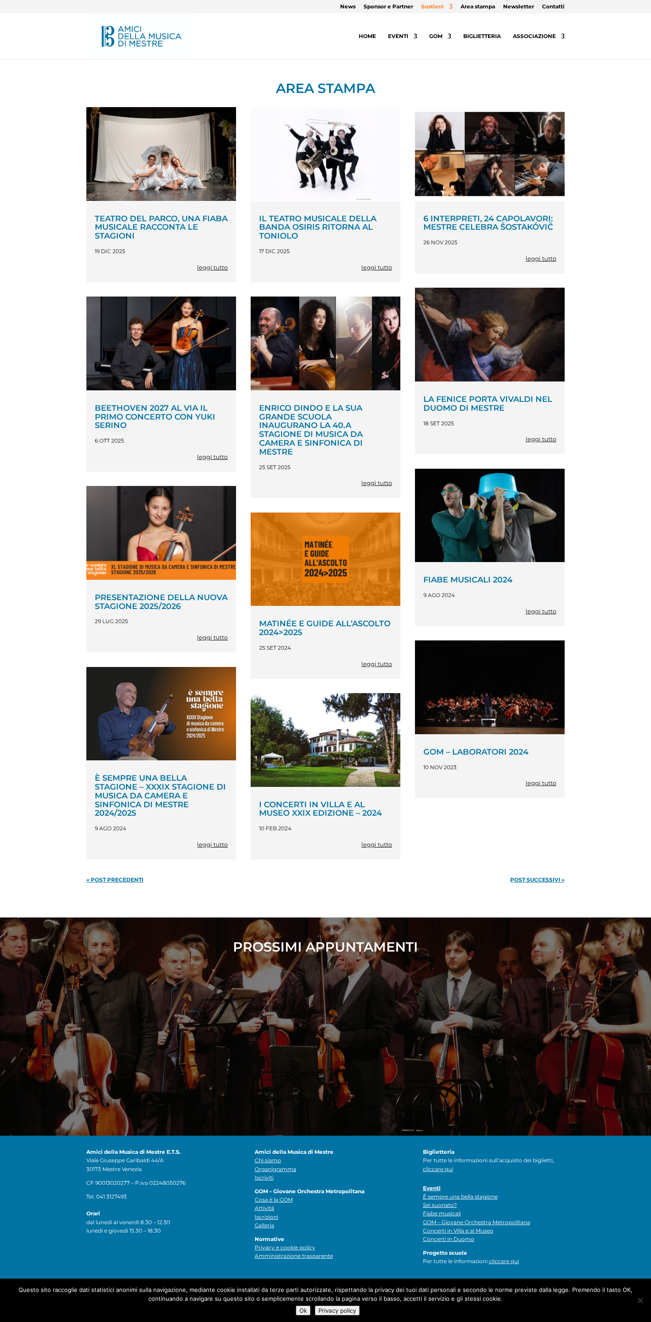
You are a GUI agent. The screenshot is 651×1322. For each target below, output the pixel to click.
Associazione (534, 36)
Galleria (264, 1225)
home (367, 36)
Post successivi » (537, 879)
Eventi (398, 36)
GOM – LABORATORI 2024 (475, 752)
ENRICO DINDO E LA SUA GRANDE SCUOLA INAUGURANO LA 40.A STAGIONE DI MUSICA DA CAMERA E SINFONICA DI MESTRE (311, 430)
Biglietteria (482, 36)
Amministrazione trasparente (294, 1256)
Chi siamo (268, 1160)
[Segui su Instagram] (111, 1255)
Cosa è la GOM (274, 1199)
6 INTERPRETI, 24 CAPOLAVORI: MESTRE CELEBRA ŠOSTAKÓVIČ (488, 223)
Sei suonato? (440, 1205)
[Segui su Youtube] (147, 1255)
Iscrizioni (266, 1217)
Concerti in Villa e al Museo (458, 1230)
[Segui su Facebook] (93, 1255)
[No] (640, 1300)
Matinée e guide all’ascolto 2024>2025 (325, 628)
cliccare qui (438, 1169)
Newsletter (518, 7)
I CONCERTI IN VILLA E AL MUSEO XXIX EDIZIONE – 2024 (320, 809)
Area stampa (478, 7)
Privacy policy (337, 1310)
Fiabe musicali (442, 1213)
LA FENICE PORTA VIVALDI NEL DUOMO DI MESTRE (487, 403)
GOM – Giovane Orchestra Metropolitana (476, 1222)
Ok (303, 1310)
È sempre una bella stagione (460, 1196)
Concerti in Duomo (448, 1239)
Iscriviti (264, 1177)
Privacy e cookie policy (285, 1247)
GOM (435, 36)
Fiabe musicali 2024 (467, 580)
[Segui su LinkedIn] (129, 1255)
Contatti (553, 7)
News (348, 7)
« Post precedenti (114, 879)
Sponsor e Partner (388, 7)
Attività (264, 1208)
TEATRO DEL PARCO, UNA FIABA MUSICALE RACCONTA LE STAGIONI (161, 227)
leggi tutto (212, 267)
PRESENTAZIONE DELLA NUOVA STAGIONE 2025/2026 (161, 602)
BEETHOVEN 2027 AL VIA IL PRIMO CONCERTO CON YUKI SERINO (155, 417)
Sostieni (432, 7)
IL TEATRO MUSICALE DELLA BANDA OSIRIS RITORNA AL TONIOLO (317, 227)
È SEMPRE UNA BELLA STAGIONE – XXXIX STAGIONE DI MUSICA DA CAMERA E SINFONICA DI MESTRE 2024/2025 (160, 795)
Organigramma (275, 1169)
